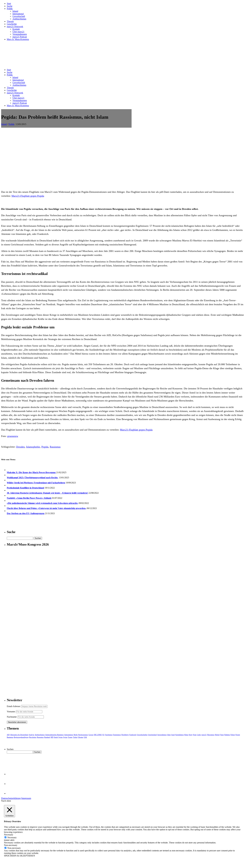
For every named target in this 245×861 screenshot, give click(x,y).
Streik (56, 737)
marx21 (204, 734)
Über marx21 (18, 31)
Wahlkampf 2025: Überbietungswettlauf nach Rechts (32, 477)
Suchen (10, 749)
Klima (186, 734)
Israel (173, 734)
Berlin (76, 734)
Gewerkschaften (142, 734)
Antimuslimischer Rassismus (54, 734)
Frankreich (132, 734)
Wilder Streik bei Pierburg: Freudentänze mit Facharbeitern (36, 482)
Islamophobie (33, 446)
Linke (199, 734)
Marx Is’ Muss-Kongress (18, 39)
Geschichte (12, 24)
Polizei (233, 734)
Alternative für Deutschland (19, 734)
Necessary (12, 837)
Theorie (10, 21)
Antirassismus (68, 734)
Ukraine (80, 737)
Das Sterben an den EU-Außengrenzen (25, 513)
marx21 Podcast (19, 37)
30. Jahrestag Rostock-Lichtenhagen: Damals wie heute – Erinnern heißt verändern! (47, 493)
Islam (169, 734)
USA (85, 737)
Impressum (26, 798)
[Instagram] (11, 793)
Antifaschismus (19, 19)
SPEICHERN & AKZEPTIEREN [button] (19, 855)
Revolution (32, 737)
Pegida (44, 446)
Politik (10, 8)
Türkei (75, 737)
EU (103, 734)
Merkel (217, 734)
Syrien (60, 737)
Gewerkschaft (18, 16)
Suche (9, 6)
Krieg (191, 734)
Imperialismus (162, 734)
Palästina (227, 734)
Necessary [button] (8, 834)
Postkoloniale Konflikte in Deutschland (25, 488)
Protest (238, 734)
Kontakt (16, 29)
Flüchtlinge (125, 734)
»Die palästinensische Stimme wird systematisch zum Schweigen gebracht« (42, 503)
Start (9, 3)
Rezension (40, 737)
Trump (70, 737)
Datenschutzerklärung (11, 798)
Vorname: (11, 711)
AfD (8, 734)
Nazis (222, 734)
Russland (47, 737)
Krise (195, 734)
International (18, 14)
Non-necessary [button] (10, 845)
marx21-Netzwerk (15, 26)
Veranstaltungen (19, 34)
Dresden (20, 446)
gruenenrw (12, 436)
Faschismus (108, 734)
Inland (15, 11)
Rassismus (55, 446)
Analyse (31, 734)
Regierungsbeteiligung (21, 737)
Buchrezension (83, 734)
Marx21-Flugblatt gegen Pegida (27, 195)
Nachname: (12, 717)
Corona (90, 734)
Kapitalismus (179, 734)
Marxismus (210, 734)
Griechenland (152, 734)
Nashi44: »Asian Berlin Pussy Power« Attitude (29, 498)
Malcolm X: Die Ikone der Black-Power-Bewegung (31, 472)
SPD (52, 737)
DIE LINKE (98, 734)
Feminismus (117, 734)
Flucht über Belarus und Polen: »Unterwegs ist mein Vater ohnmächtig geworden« (46, 508)
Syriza (65, 737)
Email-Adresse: (14, 706)
